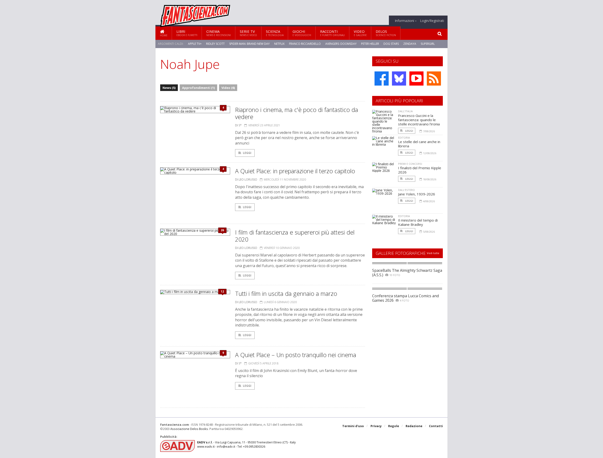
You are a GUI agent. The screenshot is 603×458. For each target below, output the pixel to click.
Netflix (279, 44)
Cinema (218, 33)
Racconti (332, 33)
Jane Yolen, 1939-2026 (416, 194)
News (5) (169, 88)
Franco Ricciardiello (305, 44)
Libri (186, 33)
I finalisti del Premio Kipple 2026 (419, 169)
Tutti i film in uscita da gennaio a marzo (286, 293)
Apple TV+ (195, 44)
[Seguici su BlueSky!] (399, 78)
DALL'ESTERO (406, 190)
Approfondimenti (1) (198, 88)
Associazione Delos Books (189, 429)
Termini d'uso (353, 426)
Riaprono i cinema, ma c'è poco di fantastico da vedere (296, 113)
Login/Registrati (432, 20)
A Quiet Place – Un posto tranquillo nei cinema (295, 355)
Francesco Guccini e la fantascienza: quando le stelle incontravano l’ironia (419, 119)
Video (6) (228, 88)
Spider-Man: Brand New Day (249, 44)
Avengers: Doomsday (341, 44)
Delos (386, 33)
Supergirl (428, 44)
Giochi (302, 33)
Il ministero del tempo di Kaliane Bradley (418, 222)
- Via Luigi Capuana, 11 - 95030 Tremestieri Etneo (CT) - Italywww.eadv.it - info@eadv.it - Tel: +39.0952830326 (246, 444)
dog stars (391, 44)
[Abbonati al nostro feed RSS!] (434, 78)
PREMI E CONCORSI (410, 163)
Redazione (414, 426)
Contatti (436, 426)
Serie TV (248, 33)
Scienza (275, 33)
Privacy (376, 426)
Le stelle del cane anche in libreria (419, 143)
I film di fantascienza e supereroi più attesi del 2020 (294, 235)
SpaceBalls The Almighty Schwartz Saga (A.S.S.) (407, 272)
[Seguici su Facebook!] (382, 78)
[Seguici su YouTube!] (416, 78)
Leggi (247, 153)
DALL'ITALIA (405, 111)
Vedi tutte (433, 253)
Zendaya (409, 44)
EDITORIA (404, 137)
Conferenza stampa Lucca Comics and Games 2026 (405, 298)
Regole (393, 426)
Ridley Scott (215, 44)
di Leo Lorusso (246, 179)
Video (360, 33)
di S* (238, 125)
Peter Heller (370, 44)
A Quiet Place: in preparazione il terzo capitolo (295, 171)
